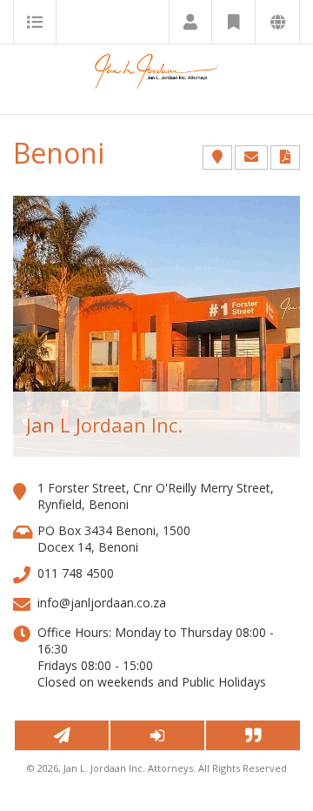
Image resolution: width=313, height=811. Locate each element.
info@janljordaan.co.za (101, 602)
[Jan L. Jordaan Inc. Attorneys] (156, 78)
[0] (61, 735)
